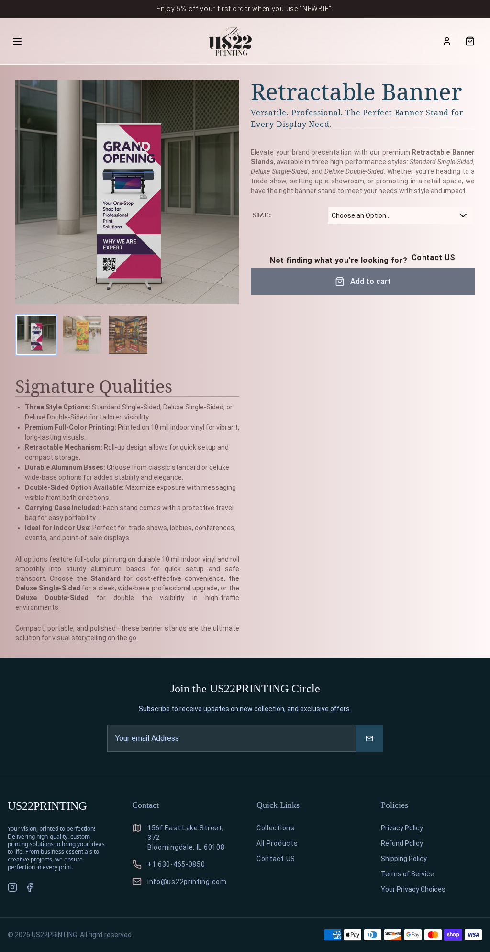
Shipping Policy (404, 858)
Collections (275, 828)
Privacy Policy (402, 828)
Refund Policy (402, 843)
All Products (277, 843)
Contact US (434, 257)
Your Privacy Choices (413, 889)
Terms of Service (407, 874)
